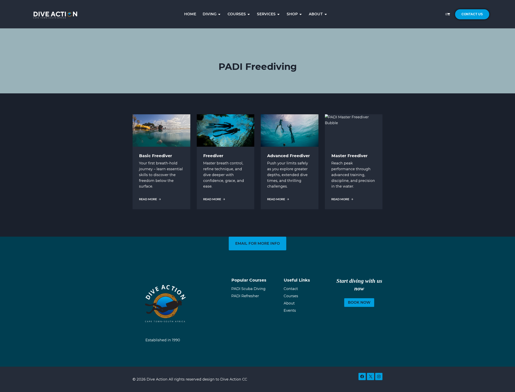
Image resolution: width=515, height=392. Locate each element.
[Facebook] (362, 376)
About (289, 303)
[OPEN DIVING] (219, 14)
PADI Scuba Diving (248, 289)
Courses (291, 296)
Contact (291, 289)
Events (290, 310)
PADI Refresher (245, 296)
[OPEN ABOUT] (326, 14)
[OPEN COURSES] (248, 14)
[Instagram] (378, 376)
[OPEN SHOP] (300, 14)
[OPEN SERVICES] (278, 14)
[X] (370, 376)
